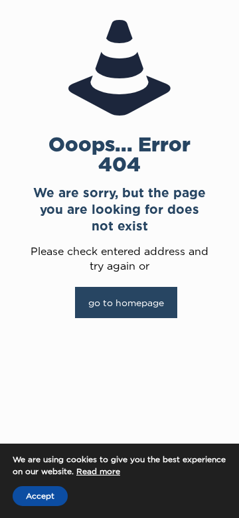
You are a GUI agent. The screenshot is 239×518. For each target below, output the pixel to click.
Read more (98, 471)
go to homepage (126, 302)
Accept (40, 495)
